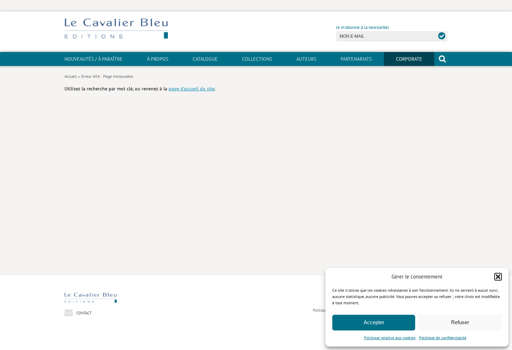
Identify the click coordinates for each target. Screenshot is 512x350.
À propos (157, 59)
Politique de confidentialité (442, 337)
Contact (83, 313)
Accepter (374, 322)
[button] (498, 276)
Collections (257, 59)
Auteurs (306, 59)
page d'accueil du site (192, 88)
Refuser (460, 322)
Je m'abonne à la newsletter (362, 27)
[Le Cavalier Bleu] (116, 37)
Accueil (70, 76)
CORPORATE (409, 59)
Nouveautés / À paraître (93, 59)
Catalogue (205, 59)
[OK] (442, 35)
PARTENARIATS (356, 59)
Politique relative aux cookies (390, 337)
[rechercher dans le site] (442, 58)
